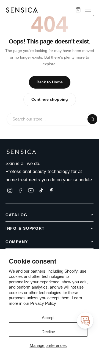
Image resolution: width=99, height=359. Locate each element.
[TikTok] (41, 190)
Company (17, 242)
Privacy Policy (43, 303)
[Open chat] (85, 320)
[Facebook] (20, 190)
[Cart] (78, 10)
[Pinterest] (51, 190)
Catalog (17, 215)
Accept (48, 317)
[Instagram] (10, 190)
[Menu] (88, 10)
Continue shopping (49, 99)
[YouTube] (30, 190)
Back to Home (50, 82)
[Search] (92, 119)
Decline (48, 331)
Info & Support (25, 228)
